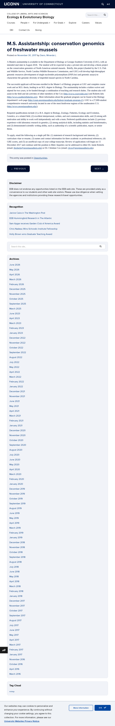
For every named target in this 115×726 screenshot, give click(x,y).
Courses (11, 22)
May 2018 (14, 576)
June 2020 (14, 459)
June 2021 (14, 401)
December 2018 (17, 542)
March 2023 (15, 323)
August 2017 (15, 620)
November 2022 (17, 342)
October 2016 (16, 664)
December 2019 (17, 488)
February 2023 (16, 328)
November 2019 (17, 493)
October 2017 (15, 610)
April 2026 (14, 274)
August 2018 (15, 562)
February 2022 (16, 381)
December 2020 (17, 430)
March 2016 (15, 674)
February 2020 (16, 479)
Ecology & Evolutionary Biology (30, 17)
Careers (85, 22)
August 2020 (15, 449)
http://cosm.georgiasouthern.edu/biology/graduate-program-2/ (56, 100)
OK (101, 708)
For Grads (58, 22)
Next (99, 168)
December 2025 (17, 289)
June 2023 (14, 313)
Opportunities (40, 158)
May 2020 (14, 464)
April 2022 (14, 372)
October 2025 (16, 299)
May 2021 (14, 406)
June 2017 (14, 630)
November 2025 (17, 294)
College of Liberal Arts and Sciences (27, 14)
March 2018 (15, 586)
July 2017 (14, 625)
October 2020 (16, 440)
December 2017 (17, 600)
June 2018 (14, 571)
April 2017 (14, 639)
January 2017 (15, 654)
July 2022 (14, 362)
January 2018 (15, 596)
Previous (18, 168)
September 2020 (17, 445)
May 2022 (14, 367)
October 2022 (16, 347)
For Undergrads (40, 22)
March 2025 (15, 308)
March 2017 (14, 644)
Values (98, 22)
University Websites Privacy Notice (21, 721)
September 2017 (17, 615)
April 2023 (14, 318)
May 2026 (14, 269)
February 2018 (16, 591)
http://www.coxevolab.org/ (76, 94)
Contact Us (24, 30)
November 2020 (17, 435)
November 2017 (17, 605)
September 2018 (17, 557)
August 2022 (15, 357)
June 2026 (14, 264)
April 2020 (14, 469)
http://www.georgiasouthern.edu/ (22, 106)
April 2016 (14, 669)
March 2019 (15, 528)
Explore (72, 22)
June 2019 (14, 513)
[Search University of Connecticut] (102, 4)
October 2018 (16, 552)
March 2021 (15, 415)
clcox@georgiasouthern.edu (80, 148)
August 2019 (15, 508)
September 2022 (17, 352)
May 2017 (14, 635)
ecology (11, 691)
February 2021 (16, 420)
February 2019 (16, 532)
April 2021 (14, 411)
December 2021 (17, 391)
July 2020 (14, 454)
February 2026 (16, 284)
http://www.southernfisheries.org (22, 97)
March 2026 (15, 279)
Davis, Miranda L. (48, 55)
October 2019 (16, 498)
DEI (11, 30)
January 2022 (16, 386)
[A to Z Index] (108, 4)
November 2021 (17, 396)
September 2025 (17, 303)
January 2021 (15, 425)
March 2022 (15, 377)
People (24, 22)
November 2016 (17, 659)
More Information (81, 708)
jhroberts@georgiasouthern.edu (27, 148)
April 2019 (14, 523)
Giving (38, 30)
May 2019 (14, 518)
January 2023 (16, 333)
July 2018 (14, 567)
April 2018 (14, 581)
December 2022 (17, 338)
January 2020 (16, 484)
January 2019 (15, 537)
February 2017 (16, 649)
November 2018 (17, 547)
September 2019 (17, 503)
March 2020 (15, 474)
